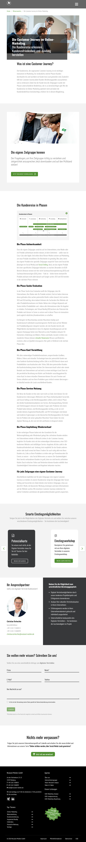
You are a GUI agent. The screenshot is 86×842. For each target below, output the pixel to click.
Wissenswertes (17, 11)
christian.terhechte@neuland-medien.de (20, 634)
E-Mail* (10, 679)
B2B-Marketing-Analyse (51, 794)
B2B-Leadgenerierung (51, 796)
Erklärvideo (10, 822)
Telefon (47, 679)
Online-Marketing (12, 812)
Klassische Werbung (12, 824)
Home (8, 11)
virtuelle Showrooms (42, 338)
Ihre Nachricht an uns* (15, 689)
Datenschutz (68, 839)
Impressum (43, 839)
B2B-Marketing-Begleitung (52, 799)
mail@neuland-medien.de (15, 788)
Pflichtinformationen (56, 839)
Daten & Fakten (49, 785)
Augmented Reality (12, 819)
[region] (43, 147)
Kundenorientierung (13, 817)
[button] (43, 163)
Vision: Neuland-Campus (52, 782)
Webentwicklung (12, 814)
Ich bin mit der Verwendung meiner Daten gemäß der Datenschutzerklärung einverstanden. (32, 702)
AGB (77, 839)
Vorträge (9, 827)
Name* (47, 670)
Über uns (47, 777)
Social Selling (43, 264)
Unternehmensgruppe (51, 780)
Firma (9, 670)
